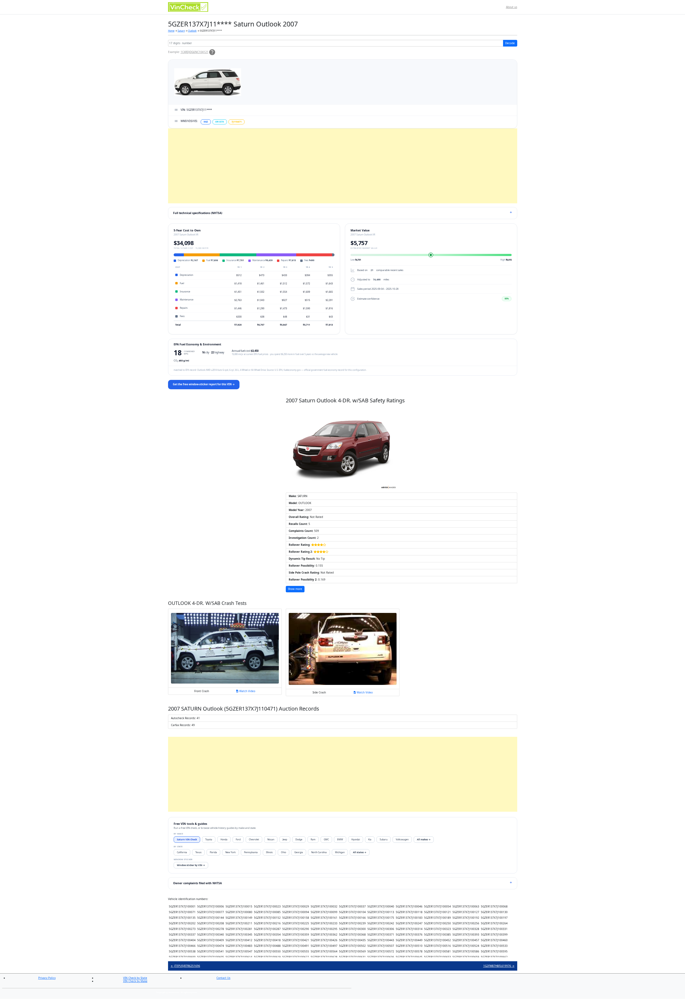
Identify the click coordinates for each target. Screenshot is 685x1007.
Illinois (269, 852)
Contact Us (223, 978)
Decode (510, 43)
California (182, 852)
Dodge (298, 839)
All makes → (424, 839)
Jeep (285, 839)
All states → (359, 852)
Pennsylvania (251, 852)
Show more (295, 589)
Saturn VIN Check (187, 839)
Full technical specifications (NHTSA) (197, 213)
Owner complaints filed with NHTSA (197, 883)
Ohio (283, 852)
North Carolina (319, 852)
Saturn (181, 30)
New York (230, 852)
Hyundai (355, 839)
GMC (326, 839)
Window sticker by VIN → (191, 865)
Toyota (208, 839)
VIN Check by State (135, 978)
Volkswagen (402, 839)
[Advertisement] (328, 165)
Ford (238, 839)
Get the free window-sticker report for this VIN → (204, 384)
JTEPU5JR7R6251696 (185, 966)
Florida (213, 852)
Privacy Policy (47, 978)
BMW (340, 839)
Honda (223, 839)
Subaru (383, 839)
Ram (313, 839)
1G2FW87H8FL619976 (499, 966)
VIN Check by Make (135, 981)
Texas (198, 852)
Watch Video (246, 691)
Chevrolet (254, 839)
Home (171, 30)
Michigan (340, 852)
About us (511, 7)
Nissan (270, 839)
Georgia (298, 852)
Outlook (192, 30)
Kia (369, 839)
